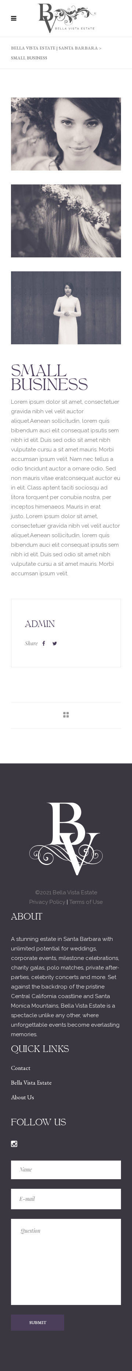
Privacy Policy (47, 902)
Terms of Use (86, 902)
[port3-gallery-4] (66, 220)
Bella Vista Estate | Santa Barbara (54, 48)
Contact (20, 1068)
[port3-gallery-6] (66, 307)
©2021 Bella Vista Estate (66, 892)
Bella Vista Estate (31, 1082)
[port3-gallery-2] (66, 134)
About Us (22, 1097)
